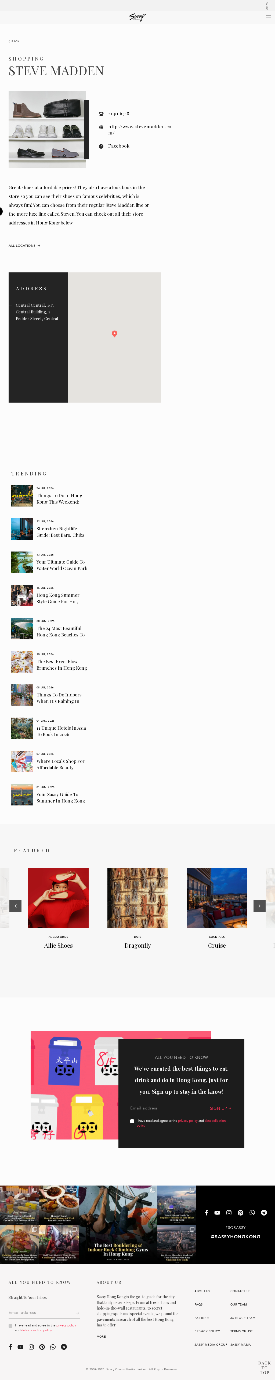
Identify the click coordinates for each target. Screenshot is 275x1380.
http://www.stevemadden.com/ (139, 129)
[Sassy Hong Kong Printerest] (240, 1213)
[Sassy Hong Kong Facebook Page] (206, 1213)
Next (260, 921)
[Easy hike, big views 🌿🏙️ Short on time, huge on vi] (177, 1205)
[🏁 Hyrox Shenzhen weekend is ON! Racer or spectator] (177, 1244)
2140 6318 (118, 113)
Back (16, 41)
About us (202, 1291)
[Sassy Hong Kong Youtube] (217, 1213)
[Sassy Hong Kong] (137, 17)
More (101, 1337)
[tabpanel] (49, 495)
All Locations (22, 245)
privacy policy (188, 1121)
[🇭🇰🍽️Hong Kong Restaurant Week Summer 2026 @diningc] (58, 1205)
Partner (201, 1318)
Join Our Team (242, 1318)
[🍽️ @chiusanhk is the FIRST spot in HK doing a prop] (19, 1244)
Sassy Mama (240, 1345)
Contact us (240, 1291)
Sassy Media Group (210, 1345)
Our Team (238, 1305)
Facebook (118, 146)
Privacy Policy (207, 1331)
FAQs (198, 1305)
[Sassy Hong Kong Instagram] (228, 1213)
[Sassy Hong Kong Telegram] (264, 1213)
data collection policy (36, 1330)
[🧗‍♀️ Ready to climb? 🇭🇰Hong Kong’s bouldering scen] (118, 1225)
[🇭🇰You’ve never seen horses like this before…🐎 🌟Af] (58, 1244)
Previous (15, 921)
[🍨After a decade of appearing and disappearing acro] (19, 1205)
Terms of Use (241, 1331)
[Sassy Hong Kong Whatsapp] (252, 1213)
